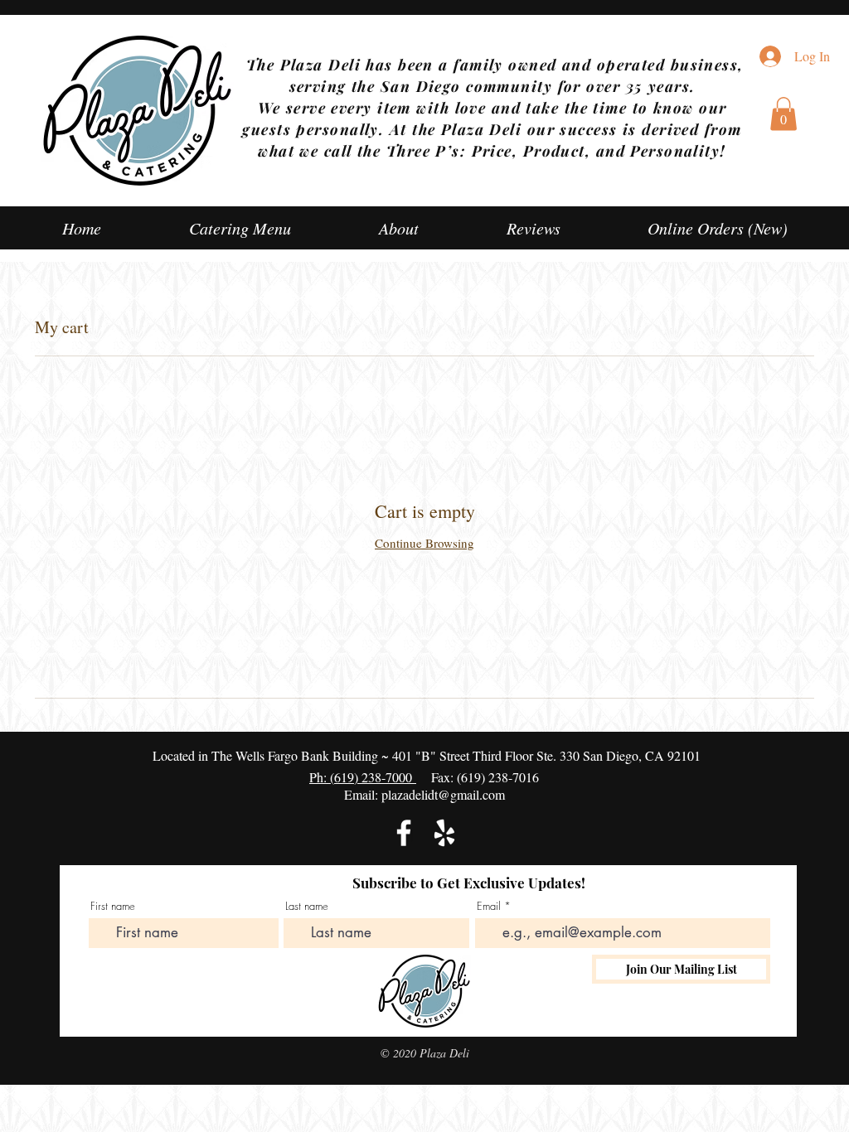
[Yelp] (444, 832)
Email (489, 906)
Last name (306, 906)
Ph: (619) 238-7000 (362, 777)
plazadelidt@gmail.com (443, 794)
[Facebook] (403, 832)
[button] (783, 114)
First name (112, 906)
